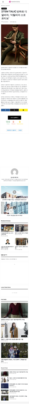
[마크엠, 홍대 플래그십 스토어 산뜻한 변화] (7, 228)
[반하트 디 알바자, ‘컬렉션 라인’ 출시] (21, 241)
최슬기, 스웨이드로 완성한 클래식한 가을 (12, 339)
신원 (20, 130)
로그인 (11, 259)
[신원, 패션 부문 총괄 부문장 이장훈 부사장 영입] (7, 241)
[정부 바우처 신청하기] (23, 110)
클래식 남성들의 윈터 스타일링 (21, 233)
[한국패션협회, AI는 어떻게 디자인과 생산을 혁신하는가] (4, 385)
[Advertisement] (14, 150)
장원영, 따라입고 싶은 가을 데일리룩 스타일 (13, 319)
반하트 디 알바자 (12, 130)
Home (3, 5)
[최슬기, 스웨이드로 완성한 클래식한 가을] (4, 379)
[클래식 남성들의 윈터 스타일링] (21, 228)
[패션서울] (14, 2)
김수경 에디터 (5, 21)
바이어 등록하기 (14, 117)
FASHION (8, 5)
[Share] (5, 110)
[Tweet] (14, 110)
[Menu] (3, 2)
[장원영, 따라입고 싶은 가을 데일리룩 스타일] (4, 373)
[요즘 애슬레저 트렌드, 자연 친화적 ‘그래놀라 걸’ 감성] (4, 398)
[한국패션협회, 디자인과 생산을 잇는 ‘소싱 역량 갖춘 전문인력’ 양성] (4, 391)
